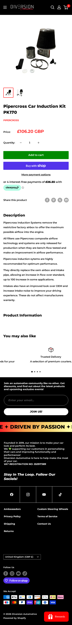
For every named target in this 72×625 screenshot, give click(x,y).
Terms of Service (47, 516)
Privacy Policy (12, 516)
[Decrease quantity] (20, 142)
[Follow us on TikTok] (24, 573)
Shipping (9, 523)
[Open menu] (5, 7)
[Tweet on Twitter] (60, 200)
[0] (66, 7)
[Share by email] (66, 200)
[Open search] (52, 7)
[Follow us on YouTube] (18, 573)
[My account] (59, 7)
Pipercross (11, 120)
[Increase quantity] (38, 142)
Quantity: (9, 142)
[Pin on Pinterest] (53, 200)
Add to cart (36, 155)
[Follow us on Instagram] (12, 573)
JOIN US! (36, 411)
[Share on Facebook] (47, 200)
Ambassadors (12, 509)
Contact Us (44, 523)
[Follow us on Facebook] (5, 573)
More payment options (36, 174)
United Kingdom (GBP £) (19, 557)
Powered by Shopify (14, 618)
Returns (9, 531)
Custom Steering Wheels (52, 509)
